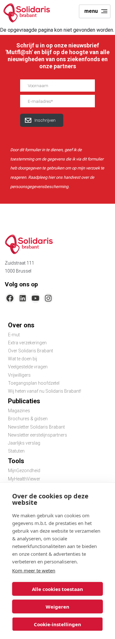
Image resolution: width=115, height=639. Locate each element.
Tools (16, 461)
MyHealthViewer (24, 478)
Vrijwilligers (19, 375)
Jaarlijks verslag (24, 443)
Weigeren (57, 606)
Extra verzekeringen (27, 342)
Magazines (19, 410)
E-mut (14, 334)
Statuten (16, 451)
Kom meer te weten (33, 570)
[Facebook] (10, 298)
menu (91, 11)
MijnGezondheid (24, 470)
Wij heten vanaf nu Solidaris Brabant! (44, 391)
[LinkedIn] (23, 298)
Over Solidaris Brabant (30, 350)
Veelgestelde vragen (28, 366)
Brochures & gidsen (28, 418)
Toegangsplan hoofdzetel (33, 383)
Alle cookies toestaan (57, 589)
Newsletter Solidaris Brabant (36, 427)
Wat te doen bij (22, 358)
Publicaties (24, 401)
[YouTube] (35, 298)
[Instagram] (48, 298)
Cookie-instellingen (57, 624)
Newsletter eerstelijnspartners (37, 435)
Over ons (21, 325)
